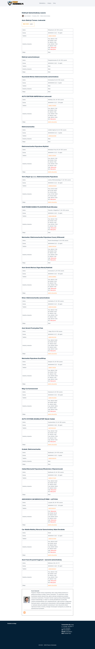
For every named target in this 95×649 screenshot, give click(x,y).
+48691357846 (52, 538)
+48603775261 (52, 478)
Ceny (54, 3)
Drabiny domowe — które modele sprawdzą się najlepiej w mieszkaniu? (26, 630)
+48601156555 (52, 36)
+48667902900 (52, 397)
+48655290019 (52, 458)
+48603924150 (52, 337)
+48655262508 (52, 135)
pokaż (31, 24)
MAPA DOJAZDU (52, 122)
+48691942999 (52, 307)
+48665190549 (52, 246)
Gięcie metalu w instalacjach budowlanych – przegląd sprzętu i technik (25, 634)
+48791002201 (52, 428)
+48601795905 (52, 105)
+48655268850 (52, 276)
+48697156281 (52, 367)
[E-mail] (24, 613)
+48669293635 (52, 185)
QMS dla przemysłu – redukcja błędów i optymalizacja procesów (24, 627)
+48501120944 (52, 155)
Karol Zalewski (28, 15)
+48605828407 (52, 569)
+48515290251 (52, 508)
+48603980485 (52, 216)
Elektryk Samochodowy (45, 15)
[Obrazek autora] (23, 16)
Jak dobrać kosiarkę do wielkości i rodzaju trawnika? (21, 637)
